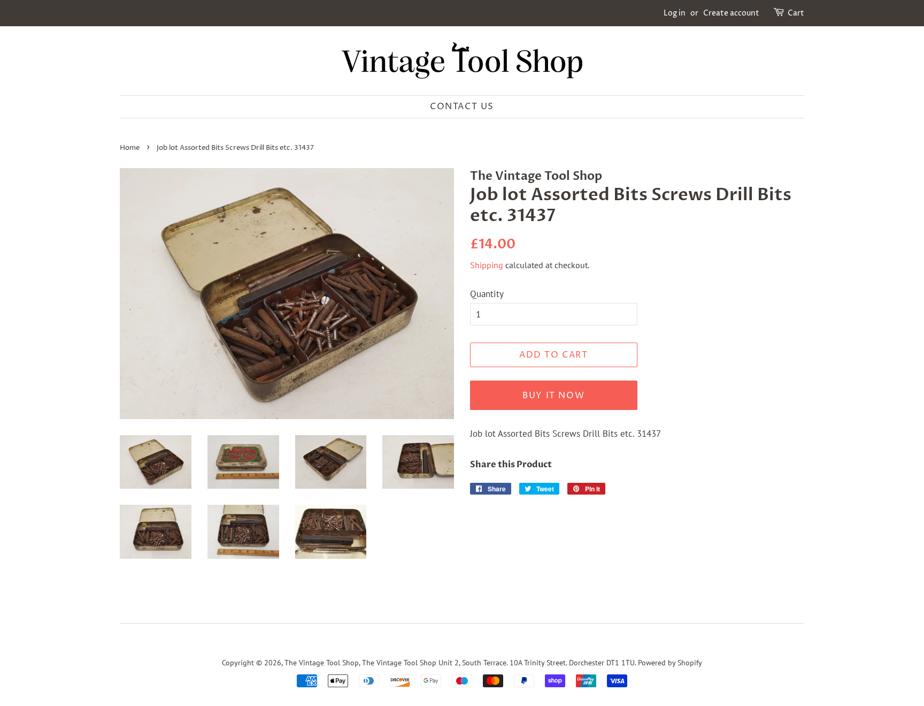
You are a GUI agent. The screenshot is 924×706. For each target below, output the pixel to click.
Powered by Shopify (670, 662)
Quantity (487, 294)
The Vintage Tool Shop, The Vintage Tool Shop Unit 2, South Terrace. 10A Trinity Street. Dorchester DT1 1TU (459, 662)
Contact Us (462, 106)
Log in (675, 13)
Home (130, 148)
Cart (796, 13)
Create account (731, 13)
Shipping (486, 265)
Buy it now (553, 395)
